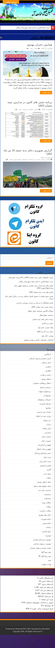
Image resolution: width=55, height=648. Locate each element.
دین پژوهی (47, 420)
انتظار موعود (46, 379)
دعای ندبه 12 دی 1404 (45, 332)
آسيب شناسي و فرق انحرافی (40, 358)
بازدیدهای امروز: (47, 581)
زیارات (48, 424)
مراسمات (25, 109)
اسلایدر (35, 48)
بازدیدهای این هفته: (46, 587)
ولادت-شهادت (46, 564)
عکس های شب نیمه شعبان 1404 (41, 292)
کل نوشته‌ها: (48, 606)
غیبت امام (47, 457)
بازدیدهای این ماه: (46, 590)
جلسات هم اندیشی (44, 412)
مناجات (48, 527)
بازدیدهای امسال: (46, 593)
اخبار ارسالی (46, 363)
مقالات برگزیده (45, 511)
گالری (49, 470)
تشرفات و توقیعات (44, 400)
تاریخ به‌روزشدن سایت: (44, 609)
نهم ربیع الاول (46, 552)
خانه (53, 32)
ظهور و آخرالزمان (44, 445)
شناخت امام (46, 437)
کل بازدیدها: (48, 596)
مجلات (48, 478)
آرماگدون (47, 354)
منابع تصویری (17, 159)
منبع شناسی (46, 531)
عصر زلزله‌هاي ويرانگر (43, 453)
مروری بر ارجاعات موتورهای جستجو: (39, 602)
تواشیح (48, 408)
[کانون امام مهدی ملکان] (27, 11)
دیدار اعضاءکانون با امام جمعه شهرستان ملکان (33, 28)
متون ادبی (47, 474)
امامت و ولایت (45, 375)
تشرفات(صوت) (45, 404)
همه (31, 48)
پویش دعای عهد (47, 336)
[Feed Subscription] (1, 38)
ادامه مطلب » (46, 93)
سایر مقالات (46, 428)
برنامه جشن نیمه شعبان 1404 (42, 307)
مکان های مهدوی (44, 515)
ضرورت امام (46, 441)
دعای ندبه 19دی (47, 323)
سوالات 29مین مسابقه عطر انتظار (40, 311)
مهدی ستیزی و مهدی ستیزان (40, 548)
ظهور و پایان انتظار (44, 449)
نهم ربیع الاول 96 (45, 556)
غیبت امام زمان (45, 461)
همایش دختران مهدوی (39, 44)
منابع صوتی (46, 523)
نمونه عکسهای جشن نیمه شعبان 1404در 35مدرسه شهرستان (30, 277)
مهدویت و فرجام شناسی (42, 540)
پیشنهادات (47, 396)
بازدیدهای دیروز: (47, 584)
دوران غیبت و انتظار (43, 416)
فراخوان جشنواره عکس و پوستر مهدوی (38, 340)
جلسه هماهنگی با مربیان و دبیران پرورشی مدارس (34, 303)
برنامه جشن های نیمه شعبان (42, 319)
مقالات (48, 507)
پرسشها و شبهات (44, 391)
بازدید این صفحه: (46, 599)
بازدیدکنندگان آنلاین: (45, 578)
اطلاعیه (31, 109)
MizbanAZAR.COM (22, 629)
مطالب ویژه (46, 503)
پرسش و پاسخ (45, 387)
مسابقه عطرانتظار (46, 315)
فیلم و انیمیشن (45, 466)
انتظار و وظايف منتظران (42, 383)
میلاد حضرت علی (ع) (45, 328)
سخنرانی (47, 433)
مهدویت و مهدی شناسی (42, 544)
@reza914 (46, 629)
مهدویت (48, 536)
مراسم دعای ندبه (40, 159)
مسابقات (24, 159)
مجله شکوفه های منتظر (42, 486)
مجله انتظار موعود (44, 482)
